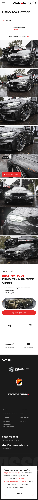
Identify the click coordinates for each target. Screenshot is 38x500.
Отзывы (6, 417)
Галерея (23, 421)
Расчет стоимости (10, 413)
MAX (30, 3)
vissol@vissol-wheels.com (15, 445)
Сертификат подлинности (8, 425)
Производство (25, 417)
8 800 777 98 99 (10, 437)
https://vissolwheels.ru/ (12, 473)
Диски (5, 409)
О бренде (23, 409)
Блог (22, 413)
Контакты (7, 421)
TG (35, 3)
